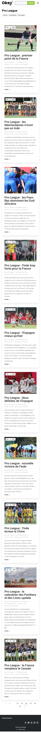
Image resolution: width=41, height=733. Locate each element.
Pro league (11, 62)
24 (26, 703)
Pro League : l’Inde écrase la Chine (16, 529)
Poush (24, 727)
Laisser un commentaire (21, 64)
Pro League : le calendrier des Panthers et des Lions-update (20, 595)
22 (17, 703)
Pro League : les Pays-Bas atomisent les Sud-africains (19, 200)
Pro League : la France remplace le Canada (19, 667)
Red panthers (24, 601)
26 (35, 703)
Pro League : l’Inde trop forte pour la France (19, 267)
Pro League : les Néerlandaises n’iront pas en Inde (18, 125)
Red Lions (17, 601)
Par (21, 62)
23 (22, 703)
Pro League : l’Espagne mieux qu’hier (19, 334)
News (6, 62)
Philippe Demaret (7, 718)
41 (20, 706)
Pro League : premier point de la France (18, 57)
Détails (6, 89)
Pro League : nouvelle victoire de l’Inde (18, 465)
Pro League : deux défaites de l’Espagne (18, 399)
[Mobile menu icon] (38, 3)
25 (30, 703)
